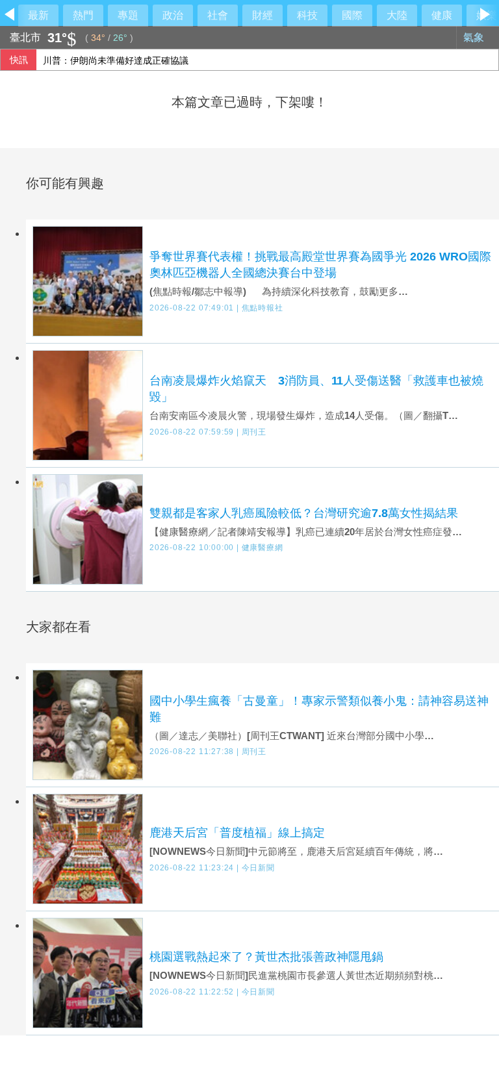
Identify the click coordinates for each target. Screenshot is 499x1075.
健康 (441, 15)
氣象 (475, 37)
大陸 (397, 15)
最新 (38, 15)
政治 (172, 15)
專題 (128, 15)
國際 (352, 15)
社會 (217, 15)
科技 (307, 15)
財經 (262, 15)
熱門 (83, 15)
